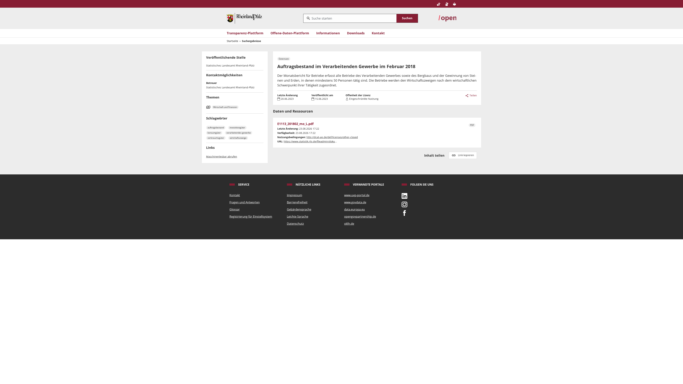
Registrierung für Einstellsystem (250, 216)
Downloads (356, 33)
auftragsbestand (216, 127)
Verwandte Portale (368, 184)
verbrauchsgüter (216, 137)
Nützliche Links (307, 184)
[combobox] (349, 18)
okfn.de (349, 224)
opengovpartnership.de (360, 216)
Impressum (294, 195)
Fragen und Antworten (244, 202)
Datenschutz (295, 224)
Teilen (473, 95)
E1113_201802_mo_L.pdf (295, 124)
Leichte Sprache (297, 216)
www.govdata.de (355, 202)
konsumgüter (214, 132)
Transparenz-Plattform (245, 33)
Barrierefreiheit (297, 202)
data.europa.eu (354, 209)
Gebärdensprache (299, 209)
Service (243, 184)
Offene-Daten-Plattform (290, 33)
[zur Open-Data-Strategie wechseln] (447, 18)
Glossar (234, 209)
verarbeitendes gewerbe (238, 132)
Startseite (232, 41)
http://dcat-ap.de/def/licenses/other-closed (332, 137)
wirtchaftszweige (238, 137)
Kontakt (378, 33)
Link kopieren (466, 155)
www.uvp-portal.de (356, 195)
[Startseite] (244, 18)
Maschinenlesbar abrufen (221, 156)
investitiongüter (237, 127)
